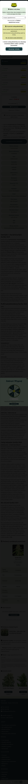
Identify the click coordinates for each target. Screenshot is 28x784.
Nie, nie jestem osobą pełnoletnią (14, 37)
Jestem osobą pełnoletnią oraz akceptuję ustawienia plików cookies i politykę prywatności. (14, 43)
